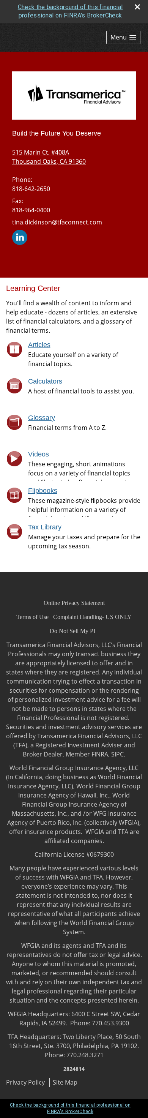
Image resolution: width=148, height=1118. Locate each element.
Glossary (41, 418)
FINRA (99, 754)
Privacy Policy (25, 1082)
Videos (38, 454)
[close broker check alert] (137, 7)
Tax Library (44, 527)
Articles (39, 345)
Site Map (65, 1082)
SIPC (117, 754)
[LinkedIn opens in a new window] (19, 236)
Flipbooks (42, 490)
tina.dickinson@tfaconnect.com (57, 222)
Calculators (45, 381)
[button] (123, 37)
